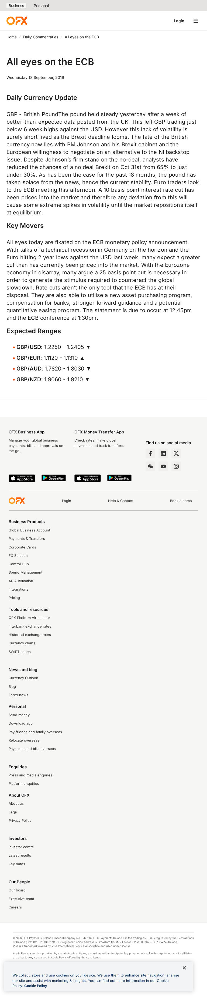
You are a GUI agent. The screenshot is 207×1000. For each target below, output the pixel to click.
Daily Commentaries (40, 37)
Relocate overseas (24, 740)
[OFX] (16, 20)
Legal (13, 812)
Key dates (17, 864)
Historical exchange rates (30, 635)
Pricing (14, 598)
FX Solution (18, 556)
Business (16, 5)
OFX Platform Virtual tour (29, 618)
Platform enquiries (24, 784)
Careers (15, 907)
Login (179, 20)
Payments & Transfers (27, 539)
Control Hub (19, 564)
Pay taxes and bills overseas (32, 749)
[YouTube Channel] (163, 466)
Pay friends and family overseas (35, 732)
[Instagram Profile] (176, 466)
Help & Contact (120, 501)
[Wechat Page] (150, 466)
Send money (19, 715)
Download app (21, 723)
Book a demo (181, 501)
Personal (41, 5)
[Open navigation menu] (196, 21)
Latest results (20, 855)
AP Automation (21, 581)
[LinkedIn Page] (163, 453)
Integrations (18, 589)
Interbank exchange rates (30, 626)
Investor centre (21, 847)
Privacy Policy (20, 821)
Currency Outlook (23, 678)
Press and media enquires (30, 775)
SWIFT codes (20, 652)
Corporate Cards (22, 547)
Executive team (21, 899)
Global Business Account (29, 530)
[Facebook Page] (150, 453)
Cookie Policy (35, 986)
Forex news (18, 695)
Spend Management (25, 572)
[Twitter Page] (176, 453)
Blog (12, 687)
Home (11, 37)
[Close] (184, 968)
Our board (17, 890)
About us (16, 804)
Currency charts (22, 643)
